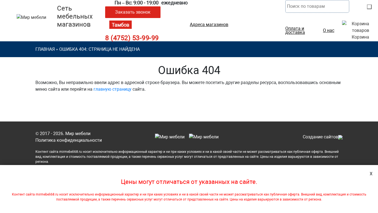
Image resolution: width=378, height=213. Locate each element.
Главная (45, 49)
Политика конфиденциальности (68, 140)
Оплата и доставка (295, 30)
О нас (328, 30)
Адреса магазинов (209, 25)
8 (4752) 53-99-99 (132, 38)
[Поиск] (369, 6)
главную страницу (112, 89)
